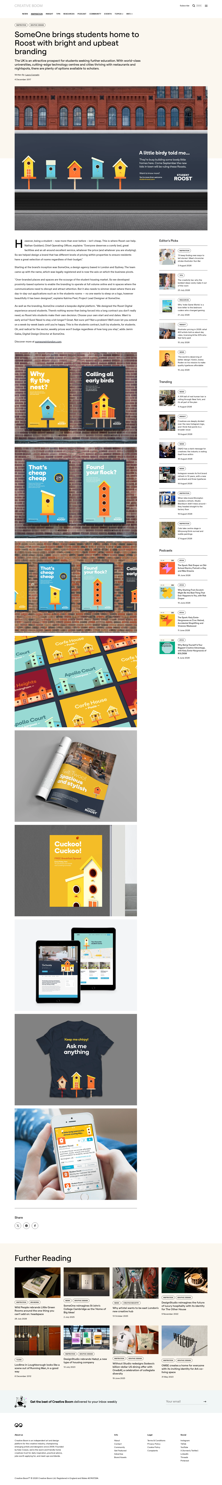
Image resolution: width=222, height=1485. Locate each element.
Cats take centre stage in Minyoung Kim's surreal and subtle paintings (190, 531)
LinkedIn (184, 1454)
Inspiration (21, 25)
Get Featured (120, 1450)
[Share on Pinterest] (26, 1225)
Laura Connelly (32, 75)
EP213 (181, 640)
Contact (118, 1444)
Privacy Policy (153, 1444)
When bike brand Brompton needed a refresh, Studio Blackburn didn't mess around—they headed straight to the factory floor (192, 504)
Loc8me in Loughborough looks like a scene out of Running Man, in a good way (37, 1368)
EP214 (181, 613)
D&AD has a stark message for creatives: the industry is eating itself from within (192, 451)
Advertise (118, 1454)
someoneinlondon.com (48, 341)
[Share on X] (18, 1225)
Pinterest (185, 1460)
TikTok (183, 1444)
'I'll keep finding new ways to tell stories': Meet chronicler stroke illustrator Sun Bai (191, 258)
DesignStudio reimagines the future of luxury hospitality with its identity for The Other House (183, 1306)
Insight (182, 325)
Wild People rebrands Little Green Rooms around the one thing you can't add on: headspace (35, 1311)
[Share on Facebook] (35, 1225)
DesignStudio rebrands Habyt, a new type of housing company (85, 1360)
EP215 (181, 585)
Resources (184, 300)
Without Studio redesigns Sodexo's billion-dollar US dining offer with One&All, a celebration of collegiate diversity (134, 1368)
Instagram (185, 1440)
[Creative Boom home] (28, 5)
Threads (184, 1457)
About (117, 1440)
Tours (19, 1360)
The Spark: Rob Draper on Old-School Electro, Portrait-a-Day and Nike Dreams (192, 568)
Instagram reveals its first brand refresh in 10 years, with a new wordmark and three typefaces (192, 476)
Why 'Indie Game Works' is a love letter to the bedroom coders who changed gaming (191, 307)
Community (119, 1447)
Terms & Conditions (156, 1440)
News (181, 352)
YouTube (184, 1447)
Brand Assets (120, 1457)
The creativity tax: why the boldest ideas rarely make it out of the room (192, 283)
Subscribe (184, 5)
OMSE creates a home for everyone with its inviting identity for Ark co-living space (183, 1369)
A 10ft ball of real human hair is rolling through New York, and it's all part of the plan (192, 399)
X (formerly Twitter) (189, 1450)
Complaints (152, 1450)
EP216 (181, 560)
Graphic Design (37, 25)
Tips (181, 275)
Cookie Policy (153, 1447)
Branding (34, 1302)
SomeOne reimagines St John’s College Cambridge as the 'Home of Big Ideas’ (85, 1309)
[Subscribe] (204, 1401)
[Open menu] (206, 5)
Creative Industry (131, 1303)
